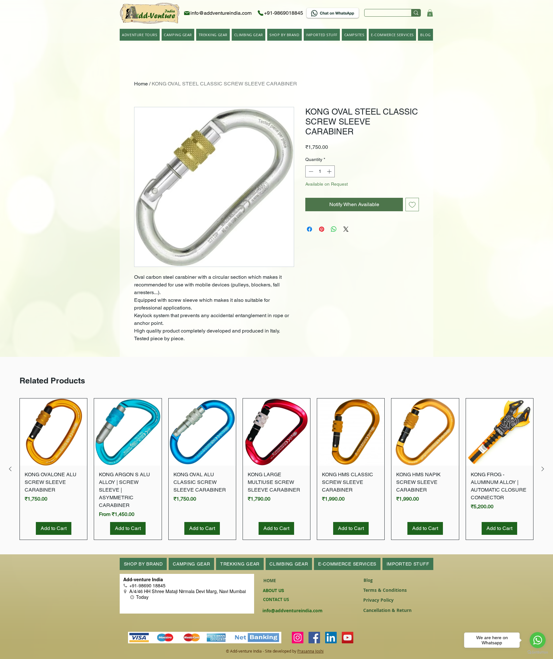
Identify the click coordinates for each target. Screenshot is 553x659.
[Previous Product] (10, 469)
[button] (430, 13)
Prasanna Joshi (310, 651)
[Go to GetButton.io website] (537, 652)
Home (141, 84)
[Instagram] (297, 637)
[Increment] (330, 171)
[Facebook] (314, 637)
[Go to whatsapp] (538, 640)
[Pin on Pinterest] (321, 229)
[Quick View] (53, 432)
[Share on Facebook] (309, 229)
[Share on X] (346, 229)
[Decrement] (310, 171)
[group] (276, 469)
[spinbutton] (320, 171)
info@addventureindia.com (292, 610)
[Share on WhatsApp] (334, 229)
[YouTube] (347, 637)
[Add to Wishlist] (412, 204)
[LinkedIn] (331, 637)
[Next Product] (543, 469)
